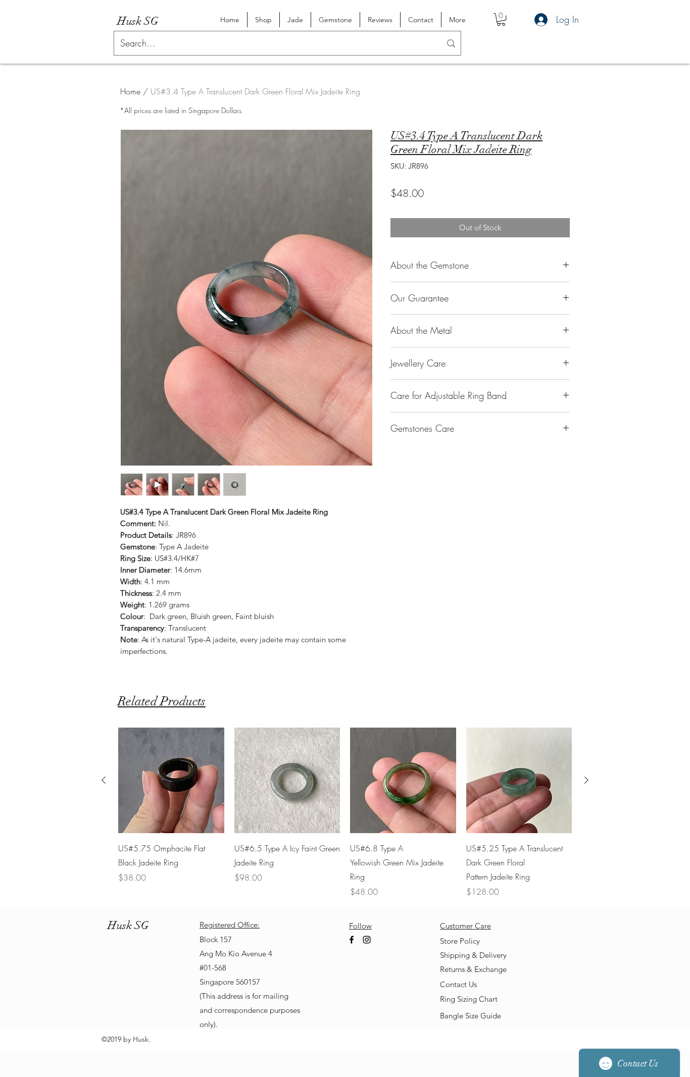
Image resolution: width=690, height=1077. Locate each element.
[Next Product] (586, 780)
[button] (501, 19)
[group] (345, 813)
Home (130, 91)
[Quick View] (171, 781)
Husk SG (138, 21)
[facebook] (352, 940)
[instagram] (367, 940)
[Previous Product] (103, 780)
